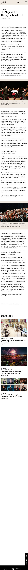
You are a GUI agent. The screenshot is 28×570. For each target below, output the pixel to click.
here (13, 153)
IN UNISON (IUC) (16, 33)
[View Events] (18, 2)
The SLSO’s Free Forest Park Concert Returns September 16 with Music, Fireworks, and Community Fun (12, 371)
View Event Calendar (26, 560)
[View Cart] (22, 2)
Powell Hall (4, 338)
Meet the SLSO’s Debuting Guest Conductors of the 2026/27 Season (11, 395)
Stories (3, 9)
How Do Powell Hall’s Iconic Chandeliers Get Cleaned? (13, 341)
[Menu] (25, 2)
